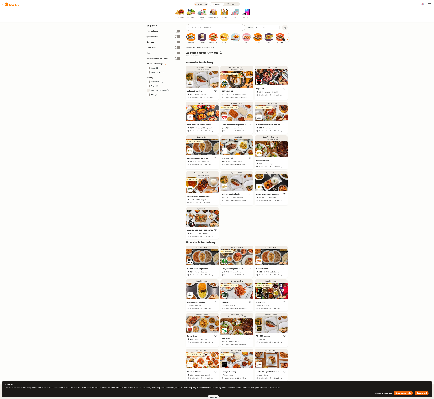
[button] (11, 4)
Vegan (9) (154, 86)
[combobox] (217, 27)
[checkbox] (191, 38)
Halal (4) (154, 94)
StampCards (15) (157, 72)
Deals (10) (155, 68)
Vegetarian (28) (157, 81)
